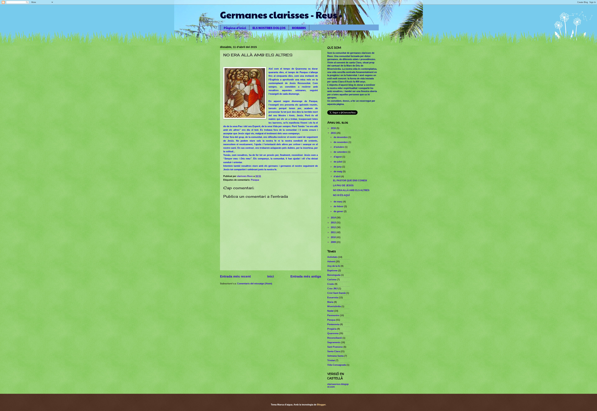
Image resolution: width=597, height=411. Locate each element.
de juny (338, 166)
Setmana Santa (335, 356)
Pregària (331, 329)
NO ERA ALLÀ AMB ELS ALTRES (351, 190)
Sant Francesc (335, 347)
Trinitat (331, 360)
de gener (339, 211)
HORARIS (299, 28)
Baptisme (332, 270)
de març (338, 201)
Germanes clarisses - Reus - (281, 14)
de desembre (341, 137)
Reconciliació (334, 338)
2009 (333, 242)
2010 (333, 237)
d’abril (337, 176)
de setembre (341, 152)
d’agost (338, 157)
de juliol (338, 161)
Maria (330, 302)
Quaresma (332, 333)
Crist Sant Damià (336, 293)
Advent (331, 261)
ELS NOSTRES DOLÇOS (269, 28)
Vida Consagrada (336, 365)
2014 (333, 217)
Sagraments (333, 342)
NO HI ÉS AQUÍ (341, 195)
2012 (333, 227)
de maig (338, 171)
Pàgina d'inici (235, 28)
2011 (333, 232)
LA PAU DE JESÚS (343, 185)
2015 (333, 133)
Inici (270, 276)
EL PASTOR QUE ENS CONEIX (350, 180)
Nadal (330, 311)
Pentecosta (333, 324)
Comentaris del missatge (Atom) (254, 283)
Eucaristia (332, 297)
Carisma (331, 279)
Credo (330, 284)
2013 (333, 222)
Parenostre (333, 315)
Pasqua (255, 180)
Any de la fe (333, 266)
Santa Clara (333, 351)
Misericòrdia (334, 306)
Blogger (321, 404)
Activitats (332, 257)
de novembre (341, 142)
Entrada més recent (235, 276)
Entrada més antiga (305, 276)
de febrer (339, 206)
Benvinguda (333, 275)
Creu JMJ (332, 288)
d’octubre (339, 147)
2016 (333, 128)
